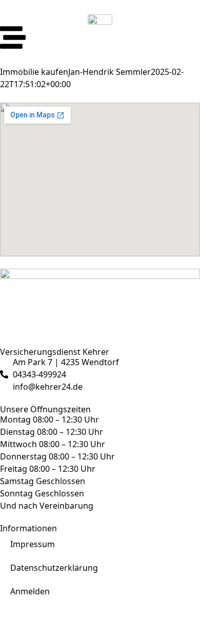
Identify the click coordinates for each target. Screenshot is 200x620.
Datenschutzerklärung (54, 567)
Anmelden (30, 591)
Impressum (32, 544)
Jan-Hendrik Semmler (109, 71)
